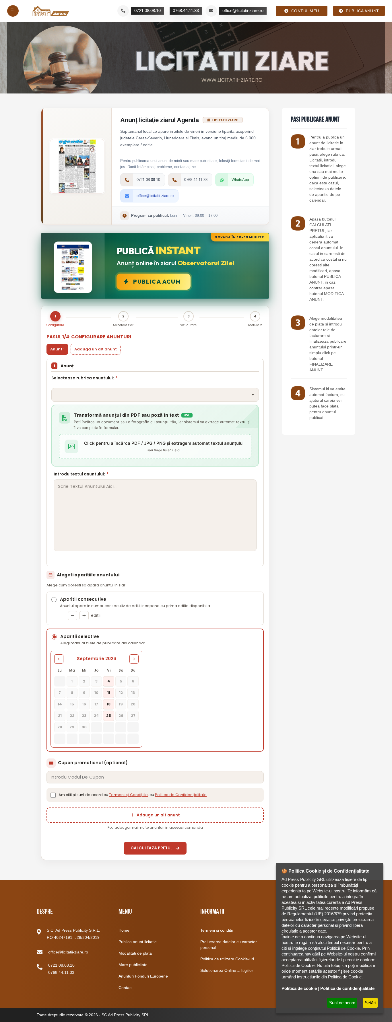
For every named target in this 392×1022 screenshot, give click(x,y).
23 (84, 715)
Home (124, 930)
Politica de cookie (299, 988)
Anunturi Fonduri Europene (143, 976)
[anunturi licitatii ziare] (298, 223)
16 (84, 704)
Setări (370, 1002)
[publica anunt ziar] (298, 322)
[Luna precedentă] (58, 659)
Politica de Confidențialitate (181, 794)
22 (72, 715)
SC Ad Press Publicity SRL (125, 1015)
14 (60, 704)
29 (71, 727)
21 (60, 715)
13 (133, 692)
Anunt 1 (57, 349)
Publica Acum (157, 281)
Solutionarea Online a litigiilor (226, 970)
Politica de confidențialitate (347, 988)
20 (133, 704)
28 (59, 727)
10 (96, 692)
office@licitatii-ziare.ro (68, 952)
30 (84, 727)
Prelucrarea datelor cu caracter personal (228, 944)
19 (121, 704)
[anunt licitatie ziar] (298, 141)
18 (108, 704)
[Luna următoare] (134, 659)
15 (72, 704)
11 (108, 692)
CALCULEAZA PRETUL (151, 848)
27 (133, 715)
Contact (126, 987)
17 (96, 704)
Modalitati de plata (135, 953)
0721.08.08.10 (61, 965)
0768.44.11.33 (61, 972)
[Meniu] (13, 11)
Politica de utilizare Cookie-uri (227, 959)
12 (121, 692)
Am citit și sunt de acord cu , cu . (133, 794)
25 (108, 715)
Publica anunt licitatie (138, 941)
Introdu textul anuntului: (81, 474)
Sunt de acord (342, 1002)
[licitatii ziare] (51, 11)
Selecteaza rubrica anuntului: (84, 378)
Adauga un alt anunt (95, 349)
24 (96, 715)
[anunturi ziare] (298, 393)
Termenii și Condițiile (128, 794)
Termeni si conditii (216, 930)
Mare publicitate (133, 964)
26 (121, 715)
